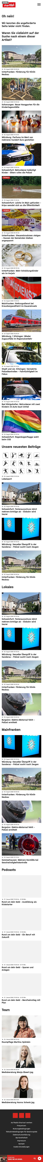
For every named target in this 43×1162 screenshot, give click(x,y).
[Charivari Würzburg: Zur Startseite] (9, 4)
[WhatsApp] (27, 1115)
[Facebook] (15, 1115)
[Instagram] (21, 1115)
